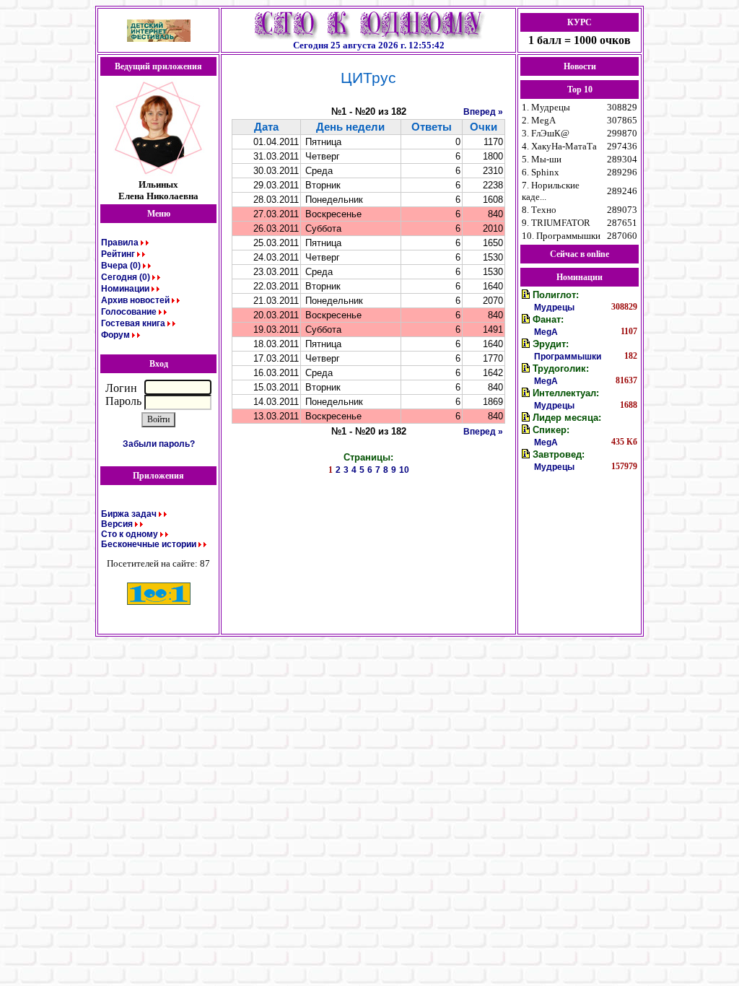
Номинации (125, 289)
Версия (117, 524)
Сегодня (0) (125, 277)
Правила (120, 242)
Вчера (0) (121, 266)
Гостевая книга (133, 323)
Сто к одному (129, 534)
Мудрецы (554, 307)
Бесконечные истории (148, 544)
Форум (115, 335)
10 (404, 470)
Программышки (567, 357)
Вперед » (483, 112)
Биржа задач (129, 514)
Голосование (129, 312)
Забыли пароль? (159, 444)
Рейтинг (118, 254)
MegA (546, 332)
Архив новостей (135, 300)
